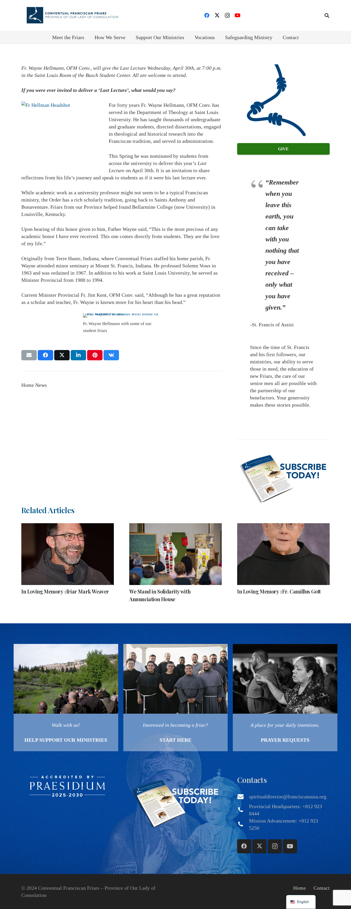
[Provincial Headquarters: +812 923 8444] (243, 810)
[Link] (66, 697)
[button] (327, 15)
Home (299, 888)
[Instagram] (227, 15)
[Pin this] (95, 355)
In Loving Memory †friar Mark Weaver (65, 591)
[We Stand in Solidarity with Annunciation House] (175, 554)
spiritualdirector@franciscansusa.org (287, 796)
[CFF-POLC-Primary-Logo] (72, 15)
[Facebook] (207, 15)
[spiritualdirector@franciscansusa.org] (243, 796)
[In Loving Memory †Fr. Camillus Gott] (283, 554)
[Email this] (29, 355)
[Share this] (45, 355)
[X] (217, 15)
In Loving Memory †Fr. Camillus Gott (279, 591)
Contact (321, 888)
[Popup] (283, 477)
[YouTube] (238, 15)
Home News (34, 385)
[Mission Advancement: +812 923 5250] (243, 824)
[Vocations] (175, 697)
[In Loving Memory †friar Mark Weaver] (67, 554)
